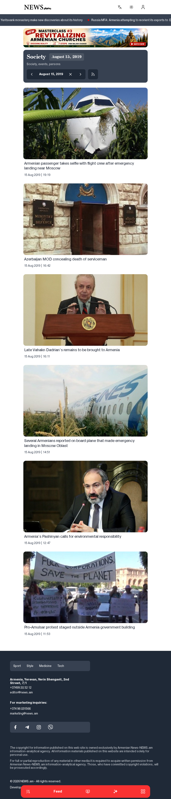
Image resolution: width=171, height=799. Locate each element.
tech (60, 666)
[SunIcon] (131, 7)
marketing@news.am (24, 713)
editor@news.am (21, 692)
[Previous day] (32, 74)
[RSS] (93, 74)
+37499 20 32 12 (20, 687)
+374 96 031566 (20, 708)
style (30, 666)
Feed (58, 791)
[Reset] (70, 74)
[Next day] (80, 74)
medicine (45, 666)
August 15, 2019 (51, 74)
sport (17, 666)
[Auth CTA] (143, 7)
